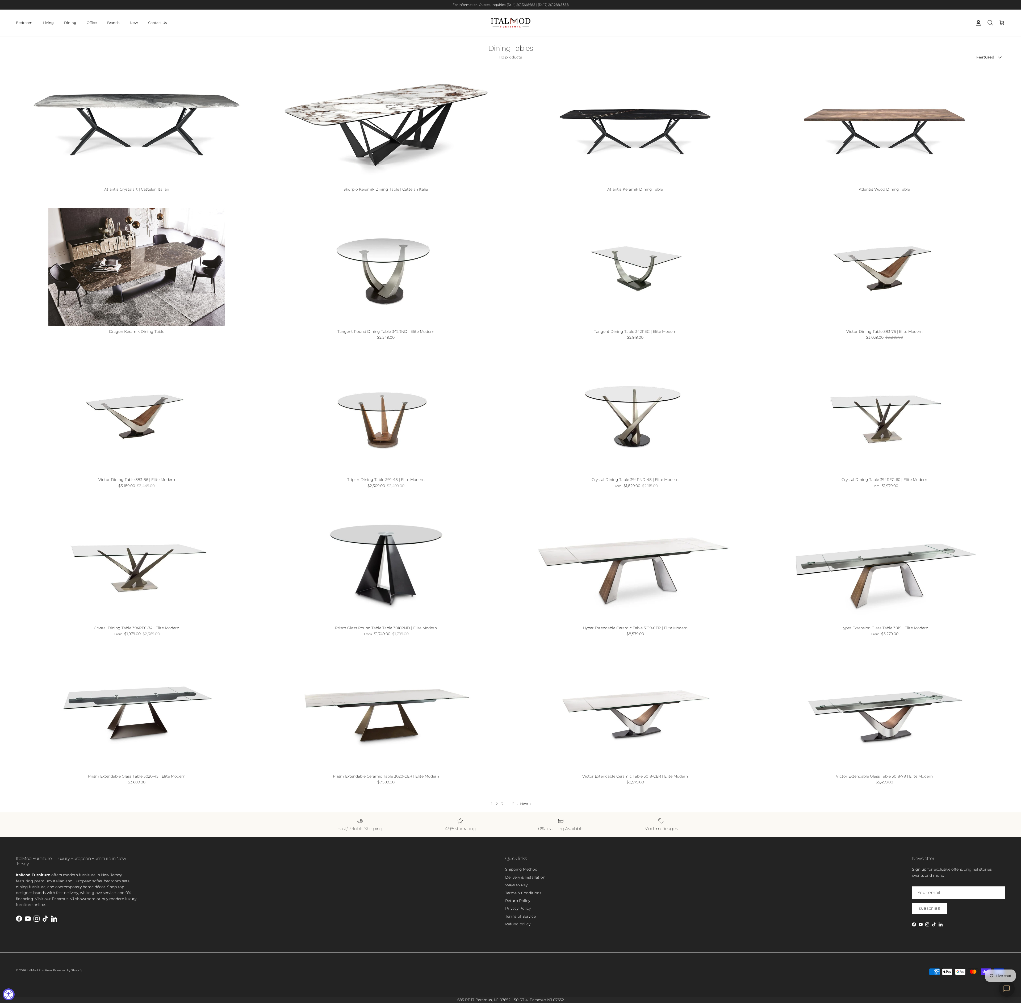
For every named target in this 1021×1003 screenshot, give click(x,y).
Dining (70, 22)
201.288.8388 (558, 5)
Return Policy (517, 900)
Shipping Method (521, 869)
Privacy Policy (518, 908)
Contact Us (157, 22)
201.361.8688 (525, 5)
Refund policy (517, 924)
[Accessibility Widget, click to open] (9, 994)
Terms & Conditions (523, 893)
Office (92, 22)
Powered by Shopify (67, 970)
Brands (113, 22)
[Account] (977, 23)
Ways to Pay (516, 885)
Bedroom (24, 22)
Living (48, 22)
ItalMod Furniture (39, 970)
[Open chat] (1007, 989)
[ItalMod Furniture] (510, 23)
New (134, 22)
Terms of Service (520, 916)
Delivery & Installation (525, 877)
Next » (525, 803)
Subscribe (929, 908)
